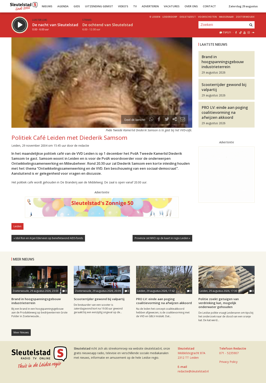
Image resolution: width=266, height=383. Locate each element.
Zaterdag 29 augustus (243, 6)
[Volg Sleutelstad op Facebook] (236, 32)
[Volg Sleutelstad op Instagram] (248, 32)
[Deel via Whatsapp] (151, 120)
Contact (209, 6)
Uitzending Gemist (99, 6)
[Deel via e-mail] (182, 120)
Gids (77, 6)
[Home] (24, 5)
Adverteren (150, 6)
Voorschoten (207, 16)
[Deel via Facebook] (159, 120)
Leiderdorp (170, 16)
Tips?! (227, 32)
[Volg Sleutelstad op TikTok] (240, 32)
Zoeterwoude (245, 16)
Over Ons (191, 6)
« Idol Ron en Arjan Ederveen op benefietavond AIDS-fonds (48, 238)
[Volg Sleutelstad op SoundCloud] (252, 32)
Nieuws (47, 6)
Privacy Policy (228, 362)
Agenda (63, 6)
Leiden (156, 16)
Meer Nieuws (21, 332)
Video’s (123, 6)
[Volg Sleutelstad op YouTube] (244, 32)
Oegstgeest (188, 16)
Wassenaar (226, 16)
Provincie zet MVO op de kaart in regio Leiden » (162, 238)
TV (135, 6)
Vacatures (172, 6)
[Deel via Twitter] (166, 120)
